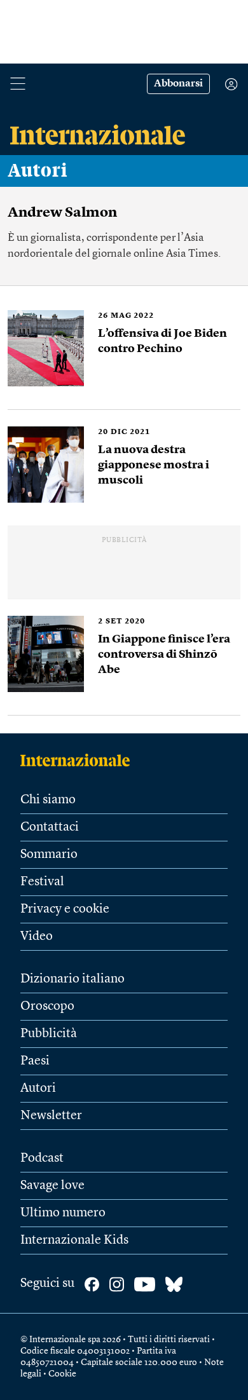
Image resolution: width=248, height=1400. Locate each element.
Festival (42, 882)
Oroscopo (47, 1006)
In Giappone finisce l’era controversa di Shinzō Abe (164, 655)
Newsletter (51, 1116)
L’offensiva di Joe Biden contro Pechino (162, 341)
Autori (37, 170)
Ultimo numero (63, 1213)
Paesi (35, 1061)
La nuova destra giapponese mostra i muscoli (153, 465)
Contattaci (49, 827)
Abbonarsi (178, 84)
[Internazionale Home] (79, 760)
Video (36, 936)
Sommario (49, 854)
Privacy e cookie (64, 909)
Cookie (62, 1373)
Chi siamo (48, 800)
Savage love (52, 1185)
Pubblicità (48, 1034)
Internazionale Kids (74, 1240)
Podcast (42, 1158)
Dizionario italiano (72, 979)
